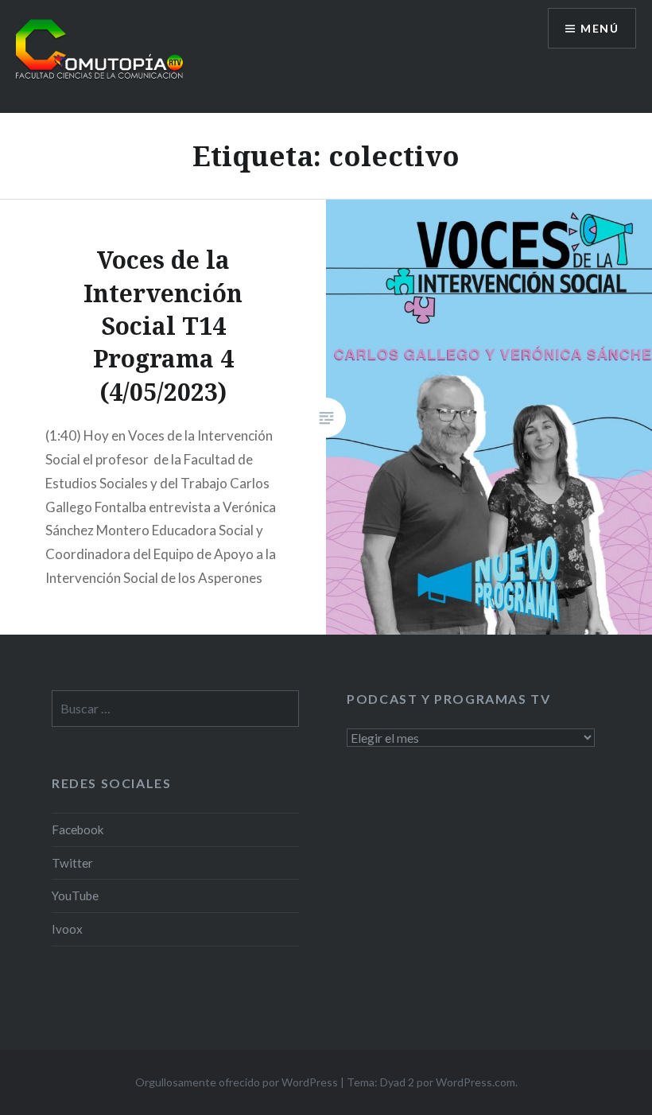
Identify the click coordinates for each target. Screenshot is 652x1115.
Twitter (72, 863)
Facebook (78, 829)
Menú (599, 28)
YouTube (75, 895)
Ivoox (67, 929)
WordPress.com (475, 1082)
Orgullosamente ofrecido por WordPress (236, 1082)
